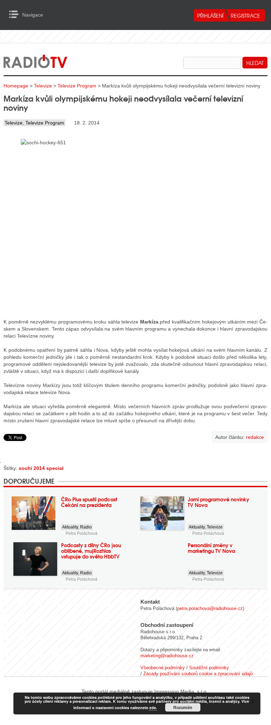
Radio (86, 527)
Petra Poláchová (81, 533)
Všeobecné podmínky (162, 667)
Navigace (15, 14)
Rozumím (182, 707)
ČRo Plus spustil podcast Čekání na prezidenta (89, 502)
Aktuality (70, 527)
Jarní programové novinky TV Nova (218, 502)
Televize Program (77, 86)
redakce (255, 437)
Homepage (16, 86)
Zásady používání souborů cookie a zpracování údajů (198, 673)
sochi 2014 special (41, 468)
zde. (153, 707)
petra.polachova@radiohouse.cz (210, 608)
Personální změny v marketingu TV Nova (211, 548)
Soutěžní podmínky (209, 667)
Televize (43, 86)
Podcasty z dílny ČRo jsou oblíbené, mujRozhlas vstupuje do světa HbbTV (91, 550)
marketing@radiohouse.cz (167, 655)
